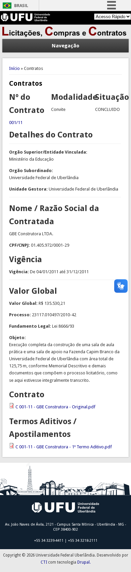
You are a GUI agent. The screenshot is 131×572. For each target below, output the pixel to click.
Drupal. (84, 562)
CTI (44, 562)
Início (14, 68)
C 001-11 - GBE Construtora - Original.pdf (55, 406)
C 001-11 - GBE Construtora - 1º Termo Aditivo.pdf (63, 446)
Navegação (65, 46)
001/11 (16, 122)
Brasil (21, 5)
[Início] (65, 35)
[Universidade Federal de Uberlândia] (25, 19)
